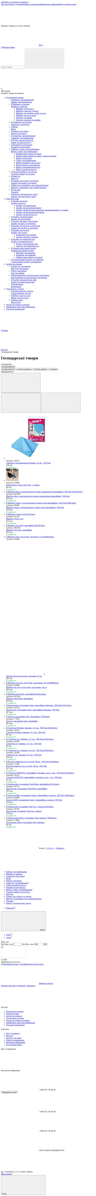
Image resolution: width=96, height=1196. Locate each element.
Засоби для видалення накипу (29, 208)
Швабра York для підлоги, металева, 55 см (24, 676)
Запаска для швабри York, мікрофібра (22, 721)
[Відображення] (20, 383)
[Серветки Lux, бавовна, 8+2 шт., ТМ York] (50, 750)
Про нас (4, 4)
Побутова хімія (12, 199)
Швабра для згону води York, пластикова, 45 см (26, 687)
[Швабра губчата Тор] (50, 514)
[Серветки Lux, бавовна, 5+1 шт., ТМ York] (50, 739)
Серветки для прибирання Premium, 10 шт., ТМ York (28, 463)
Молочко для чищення (25, 253)
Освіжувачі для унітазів (26, 235)
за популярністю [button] (8, 369)
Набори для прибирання (16, 872)
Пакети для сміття (13, 881)
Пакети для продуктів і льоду (18, 903)
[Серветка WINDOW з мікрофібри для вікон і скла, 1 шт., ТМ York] (50, 773)
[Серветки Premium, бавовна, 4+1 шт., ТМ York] (50, 728)
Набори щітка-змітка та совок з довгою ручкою (36, 156)
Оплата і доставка (15, 4)
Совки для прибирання (26, 160)
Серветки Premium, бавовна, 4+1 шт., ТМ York (25, 732)
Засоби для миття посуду (26, 215)
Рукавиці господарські (15, 887)
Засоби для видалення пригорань (30, 212)
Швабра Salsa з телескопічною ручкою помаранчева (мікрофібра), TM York (38, 496)
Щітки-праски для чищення (28, 165)
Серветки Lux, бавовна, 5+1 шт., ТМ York (24, 744)
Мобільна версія (45, 983)
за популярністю (8, 367)
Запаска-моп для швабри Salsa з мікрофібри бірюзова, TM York (32, 710)
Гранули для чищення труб (27, 246)
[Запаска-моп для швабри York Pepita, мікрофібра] (50, 784)
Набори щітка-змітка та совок (28, 154)
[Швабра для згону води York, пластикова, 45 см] (50, 683)
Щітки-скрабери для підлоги (28, 163)
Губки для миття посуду (16, 885)
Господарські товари (15, 97)
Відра (8, 878)
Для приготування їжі (15, 309)
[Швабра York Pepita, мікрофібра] (50, 694)
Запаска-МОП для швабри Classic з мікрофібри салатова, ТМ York (34, 800)
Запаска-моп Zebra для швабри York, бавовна (25, 822)
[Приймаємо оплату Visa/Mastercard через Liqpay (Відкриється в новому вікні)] (22, 964)
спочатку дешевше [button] (24, 369)
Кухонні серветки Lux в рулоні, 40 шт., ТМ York (26, 766)
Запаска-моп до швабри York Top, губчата (24, 811)
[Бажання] (48, 15)
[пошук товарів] (44, 58)
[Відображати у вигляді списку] (60, 403)
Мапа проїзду (6, 1174)
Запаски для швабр (24, 118)
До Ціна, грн (27, 944)
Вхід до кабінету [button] (13, 1033)
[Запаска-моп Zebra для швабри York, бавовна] (50, 818)
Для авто (10, 901)
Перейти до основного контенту (15, 2)
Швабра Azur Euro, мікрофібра (19, 530)
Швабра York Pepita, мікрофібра (19, 699)
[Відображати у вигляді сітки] (20, 403)
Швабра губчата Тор (14, 519)
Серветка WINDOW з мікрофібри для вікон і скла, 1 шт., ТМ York (34, 777)
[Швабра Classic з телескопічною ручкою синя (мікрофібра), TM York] (50, 503)
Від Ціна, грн (6, 944)
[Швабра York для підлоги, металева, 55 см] (50, 537)
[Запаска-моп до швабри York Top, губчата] (50, 807)
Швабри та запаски (14, 874)
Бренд (42, 930)
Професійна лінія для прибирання (20, 307)
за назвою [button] (53, 369)
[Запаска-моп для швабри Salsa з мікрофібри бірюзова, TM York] (50, 705)
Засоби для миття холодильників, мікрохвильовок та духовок (42, 210)
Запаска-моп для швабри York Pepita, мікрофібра (26, 789)
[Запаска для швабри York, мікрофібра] (50, 717)
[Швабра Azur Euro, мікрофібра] (50, 525)
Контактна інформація (50, 4)
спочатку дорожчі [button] (40, 369)
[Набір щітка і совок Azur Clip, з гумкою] (50, 475)
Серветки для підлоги (15, 876)
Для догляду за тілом (15, 289)
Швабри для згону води (26, 115)
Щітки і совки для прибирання (19, 890)
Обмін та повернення (32, 4)
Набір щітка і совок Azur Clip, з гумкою (23, 485)
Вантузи (9, 894)
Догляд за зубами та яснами (18, 305)
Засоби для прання (14, 264)
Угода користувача (68, 4)
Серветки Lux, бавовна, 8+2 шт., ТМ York (24, 755)
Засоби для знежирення (26, 206)
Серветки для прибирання (17, 883)
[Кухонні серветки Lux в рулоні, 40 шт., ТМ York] (50, 762)
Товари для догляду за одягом (18, 896)
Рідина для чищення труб (27, 244)
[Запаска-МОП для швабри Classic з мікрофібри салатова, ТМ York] (50, 795)
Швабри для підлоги (25, 109)
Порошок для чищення (26, 255)
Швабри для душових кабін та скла (31, 113)
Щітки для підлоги (24, 158)
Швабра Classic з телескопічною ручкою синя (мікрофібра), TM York (35, 507)
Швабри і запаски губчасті (27, 111)
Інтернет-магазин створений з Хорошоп (18, 986)
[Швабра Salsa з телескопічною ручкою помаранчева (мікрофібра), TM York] (50, 492)
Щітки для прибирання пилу (28, 167)
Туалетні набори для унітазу (18, 892)
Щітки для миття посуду (26, 169)
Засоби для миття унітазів (27, 237)
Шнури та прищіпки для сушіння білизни (24, 899)
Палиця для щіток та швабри (28, 120)
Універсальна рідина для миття (29, 257)
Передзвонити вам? (9, 1092)
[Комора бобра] (13, 957)
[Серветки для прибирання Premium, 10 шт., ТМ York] (50, 437)
